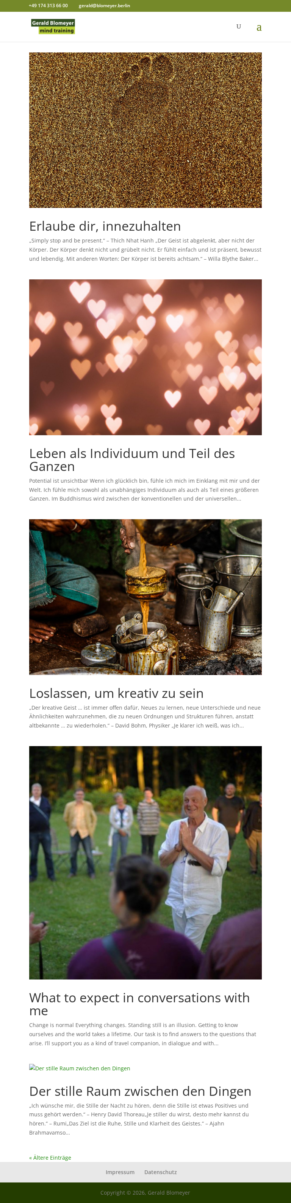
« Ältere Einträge (50, 1157)
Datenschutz (160, 1172)
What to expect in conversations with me (139, 1004)
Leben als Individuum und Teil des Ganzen (132, 459)
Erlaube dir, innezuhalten (105, 226)
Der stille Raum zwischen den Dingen (140, 1091)
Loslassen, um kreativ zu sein (116, 693)
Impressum (120, 1172)
